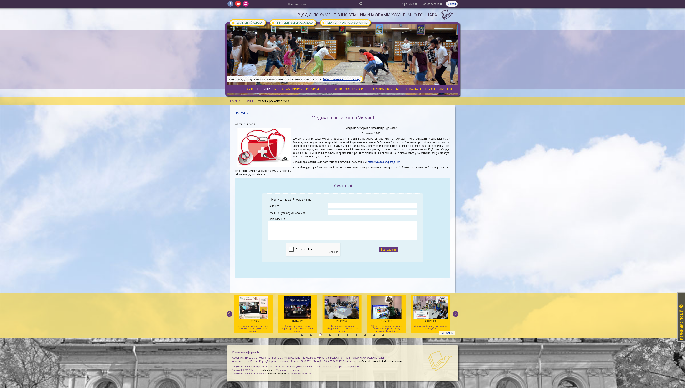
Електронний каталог (247, 22)
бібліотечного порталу (341, 79)
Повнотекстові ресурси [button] (344, 89)
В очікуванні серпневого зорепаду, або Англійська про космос (298, 325)
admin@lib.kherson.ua (389, 361)
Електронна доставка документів (344, 22)
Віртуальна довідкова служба (292, 22)
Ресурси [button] (312, 89)
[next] (455, 314)
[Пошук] (361, 3)
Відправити (388, 249)
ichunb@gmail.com (365, 361)
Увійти (452, 4)
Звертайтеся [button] (431, 4)
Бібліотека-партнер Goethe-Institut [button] (425, 89)
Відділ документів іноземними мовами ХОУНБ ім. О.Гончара (367, 15)
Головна (235, 101)
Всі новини (241, 112)
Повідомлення (276, 219)
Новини (249, 101)
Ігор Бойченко (267, 370)
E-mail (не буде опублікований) (286, 213)
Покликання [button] (380, 89)
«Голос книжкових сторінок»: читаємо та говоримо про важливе (253, 325)
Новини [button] (263, 89)
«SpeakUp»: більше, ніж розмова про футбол (430, 324)
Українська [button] (408, 4)
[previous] (229, 314)
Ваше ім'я (273, 206)
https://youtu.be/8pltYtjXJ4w (384, 161)
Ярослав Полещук (276, 373)
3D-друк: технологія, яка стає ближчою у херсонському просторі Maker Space (386, 325)
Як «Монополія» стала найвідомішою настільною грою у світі (342, 325)
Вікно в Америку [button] (287, 89)
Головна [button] (247, 89)
